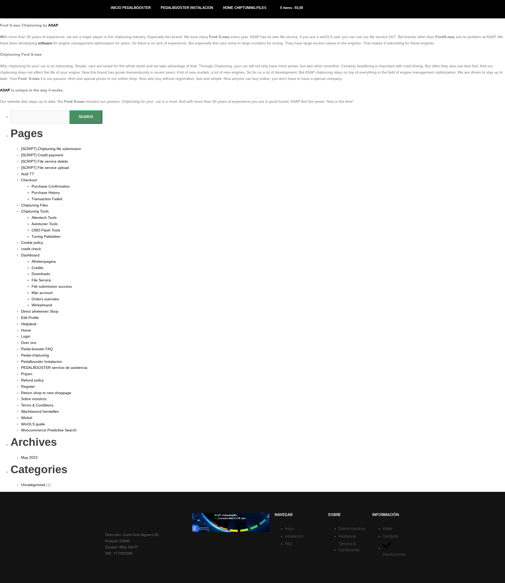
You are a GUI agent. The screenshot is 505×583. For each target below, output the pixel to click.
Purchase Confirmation (51, 186)
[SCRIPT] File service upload (45, 168)
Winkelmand (42, 305)
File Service (41, 280)
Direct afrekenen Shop (39, 311)
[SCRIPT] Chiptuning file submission (51, 149)
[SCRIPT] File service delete (44, 161)
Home (26, 330)
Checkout (29, 180)
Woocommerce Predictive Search (49, 430)
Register (28, 386)
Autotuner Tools (45, 224)
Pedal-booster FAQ (37, 349)
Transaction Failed (47, 199)
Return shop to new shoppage (46, 393)
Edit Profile (30, 318)
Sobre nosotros (34, 399)
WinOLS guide (33, 424)
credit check (31, 249)
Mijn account (42, 293)
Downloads (41, 274)
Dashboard (30, 255)
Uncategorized (33, 485)
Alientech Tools (44, 217)
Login (25, 336)
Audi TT (27, 174)
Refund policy (32, 380)
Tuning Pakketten (46, 236)
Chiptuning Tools (35, 211)
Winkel (26, 418)
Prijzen (26, 374)
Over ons (28, 342)
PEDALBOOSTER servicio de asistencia (54, 367)
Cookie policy (32, 242)
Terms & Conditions (37, 405)
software (45, 43)
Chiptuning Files (34, 205)
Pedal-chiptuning (35, 355)
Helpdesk (29, 324)
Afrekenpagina (44, 261)
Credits (37, 268)
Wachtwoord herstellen (40, 411)
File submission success (52, 286)
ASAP (53, 25)
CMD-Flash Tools (46, 230)
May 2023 (29, 457)
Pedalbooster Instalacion (41, 361)
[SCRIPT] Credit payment (42, 155)
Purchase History (46, 192)
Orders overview (45, 299)
